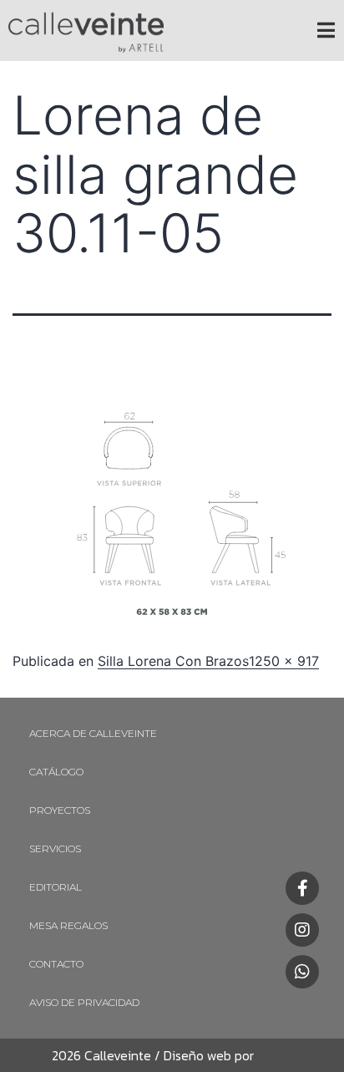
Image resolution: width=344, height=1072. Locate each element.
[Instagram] (302, 930)
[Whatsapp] (302, 971)
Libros (271, 1055)
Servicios (55, 848)
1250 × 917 (284, 661)
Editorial (55, 887)
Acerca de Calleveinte (93, 733)
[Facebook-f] (302, 888)
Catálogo (56, 771)
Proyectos (59, 810)
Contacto (56, 964)
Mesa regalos (68, 925)
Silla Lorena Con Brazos (173, 661)
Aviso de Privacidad (84, 1002)
